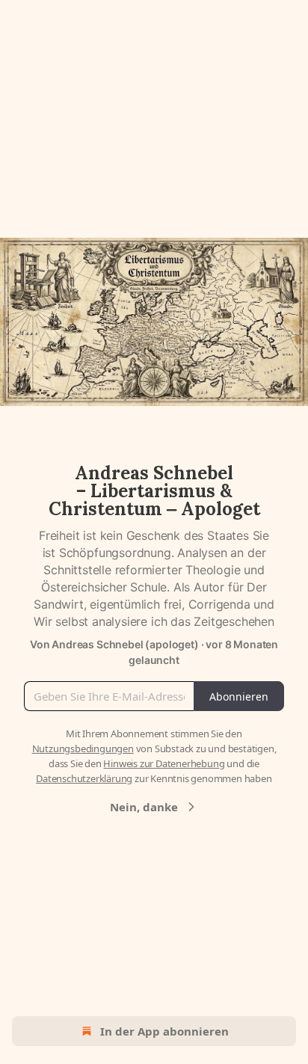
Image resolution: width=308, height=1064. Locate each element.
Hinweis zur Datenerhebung (163, 763)
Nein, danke (144, 806)
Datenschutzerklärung (84, 778)
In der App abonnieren (164, 1031)
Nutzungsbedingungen (83, 748)
